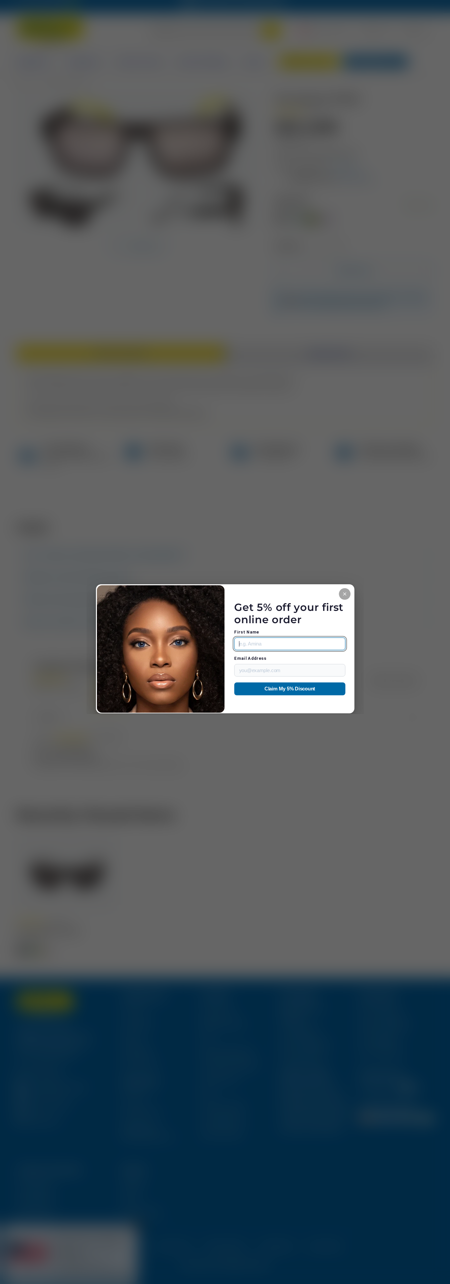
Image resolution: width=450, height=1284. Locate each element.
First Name (246, 632)
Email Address (250, 658)
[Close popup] (344, 594)
